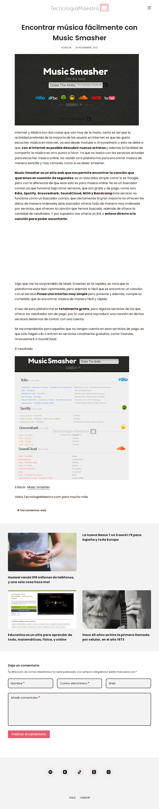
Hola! (72, 797)
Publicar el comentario (29, 734)
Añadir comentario (25, 698)
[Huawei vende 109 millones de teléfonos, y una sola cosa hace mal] (42, 552)
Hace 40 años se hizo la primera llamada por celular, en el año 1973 (115, 637)
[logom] (79, 8)
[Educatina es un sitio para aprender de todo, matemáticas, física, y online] (42, 609)
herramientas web (31, 510)
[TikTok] (79, 772)
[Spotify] (50, 772)
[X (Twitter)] (94, 772)
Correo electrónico (74, 683)
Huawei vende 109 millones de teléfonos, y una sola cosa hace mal (41, 579)
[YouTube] (65, 772)
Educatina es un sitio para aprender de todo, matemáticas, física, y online (40, 637)
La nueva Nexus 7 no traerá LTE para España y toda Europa (111, 537)
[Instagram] (108, 772)
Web (112, 683)
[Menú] (149, 7)
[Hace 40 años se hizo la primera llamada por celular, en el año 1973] (116, 609)
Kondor (85, 797)
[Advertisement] (79, 253)
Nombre (18, 683)
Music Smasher (38, 487)
